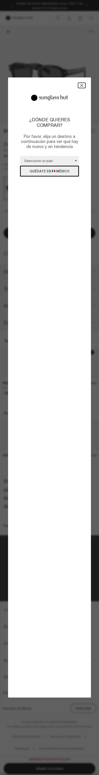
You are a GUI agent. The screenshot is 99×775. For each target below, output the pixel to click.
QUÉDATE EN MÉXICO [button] (50, 171)
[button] (81, 85)
